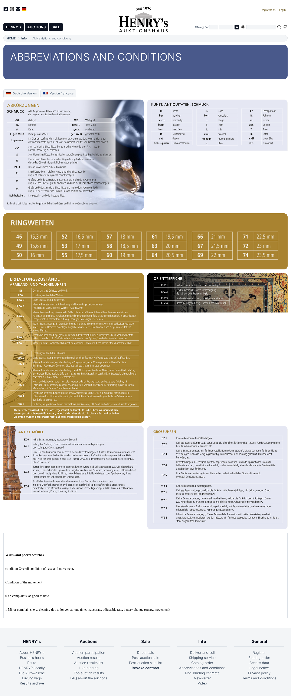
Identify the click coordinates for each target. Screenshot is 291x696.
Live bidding (89, 668)
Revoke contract (145, 668)
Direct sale (145, 652)
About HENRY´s (31, 652)
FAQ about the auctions (88, 678)
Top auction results (89, 673)
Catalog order (202, 663)
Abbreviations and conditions (202, 668)
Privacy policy (259, 673)
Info (24, 38)
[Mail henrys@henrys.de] (18, 10)
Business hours (32, 657)
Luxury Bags (32, 678)
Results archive (32, 683)
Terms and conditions (259, 678)
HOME (11, 38)
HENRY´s (13, 27)
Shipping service (202, 657)
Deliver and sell (202, 652)
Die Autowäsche (32, 673)
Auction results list (88, 663)
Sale (145, 641)
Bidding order (259, 657)
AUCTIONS (36, 27)
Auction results (88, 657)
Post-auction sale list (145, 663)
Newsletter (202, 678)
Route (31, 663)
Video (202, 683)
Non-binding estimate (202, 673)
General (259, 641)
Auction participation (88, 652)
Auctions (89, 641)
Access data (259, 663)
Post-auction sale (145, 657)
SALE (56, 27)
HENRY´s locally (32, 668)
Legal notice (259, 668)
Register (259, 652)
